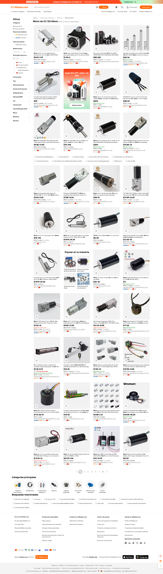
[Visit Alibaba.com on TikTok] (145, 543)
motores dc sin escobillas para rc (45, 157)
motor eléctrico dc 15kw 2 (109, 499)
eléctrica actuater (79, 157)
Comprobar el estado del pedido (134, 528)
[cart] (122, 7)
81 (103, 471)
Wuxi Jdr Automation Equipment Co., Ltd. (46, 105)
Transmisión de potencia (47, 18)
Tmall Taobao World (72, 565)
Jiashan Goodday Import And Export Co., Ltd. (136, 331)
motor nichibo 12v (64, 157)
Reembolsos (101, 531)
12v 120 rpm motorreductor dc (88, 499)
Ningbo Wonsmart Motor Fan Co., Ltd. (134, 420)
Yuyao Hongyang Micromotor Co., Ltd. (104, 418)
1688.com (62, 565)
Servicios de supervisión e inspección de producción (53, 536)
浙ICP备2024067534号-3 (129, 571)
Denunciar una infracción (104, 540)
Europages (109, 565)
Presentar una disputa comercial (106, 528)
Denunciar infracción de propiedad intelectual (107, 536)
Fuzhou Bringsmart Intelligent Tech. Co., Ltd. (76, 201)
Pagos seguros (46, 521)
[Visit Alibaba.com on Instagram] (137, 543)
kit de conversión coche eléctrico (137, 503)
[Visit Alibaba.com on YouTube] (141, 543)
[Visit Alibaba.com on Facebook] (126, 543)
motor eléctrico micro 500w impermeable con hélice (68, 161)
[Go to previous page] (76, 472)
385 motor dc (118, 161)
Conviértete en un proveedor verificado (136, 531)
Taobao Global (89, 565)
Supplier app (93, 557)
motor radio (100, 503)
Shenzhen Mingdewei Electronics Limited (76, 61)
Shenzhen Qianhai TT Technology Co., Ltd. (135, 243)
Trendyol (101, 565)
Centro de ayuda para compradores (107, 521)
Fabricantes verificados (76, 521)
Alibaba (35, 18)
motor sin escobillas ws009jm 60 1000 (63, 503)
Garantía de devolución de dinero (51, 524)
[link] (160, 556)
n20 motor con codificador (22, 499)
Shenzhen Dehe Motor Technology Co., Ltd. (136, 373)
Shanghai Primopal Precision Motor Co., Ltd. (46, 418)
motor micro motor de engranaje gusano (98, 161)
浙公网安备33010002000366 (112, 571)
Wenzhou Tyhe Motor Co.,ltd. (42, 331)
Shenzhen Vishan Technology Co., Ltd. (75, 462)
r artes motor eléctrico (42, 161)
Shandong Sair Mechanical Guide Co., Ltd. (135, 63)
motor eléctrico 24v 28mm (68, 499)
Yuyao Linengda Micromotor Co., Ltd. (44, 61)
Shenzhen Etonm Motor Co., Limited (44, 148)
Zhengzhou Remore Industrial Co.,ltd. (74, 243)
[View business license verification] (98, 571)
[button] (97, 7)
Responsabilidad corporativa (23, 528)
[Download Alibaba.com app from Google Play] (142, 557)
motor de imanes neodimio (22, 507)
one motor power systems (116, 503)
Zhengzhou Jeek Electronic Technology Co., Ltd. (47, 376)
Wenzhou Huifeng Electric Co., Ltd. (74, 418)
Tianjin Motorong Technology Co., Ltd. (134, 150)
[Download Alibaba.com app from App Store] (128, 557)
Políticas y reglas (47, 540)
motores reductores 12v (85, 503)
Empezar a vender (130, 524)
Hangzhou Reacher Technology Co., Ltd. (135, 105)
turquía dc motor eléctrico (22, 503)
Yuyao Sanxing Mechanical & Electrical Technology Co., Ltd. (77, 373)
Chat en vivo (100, 524)
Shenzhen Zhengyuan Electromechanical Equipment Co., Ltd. (106, 61)
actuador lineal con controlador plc (123, 157)
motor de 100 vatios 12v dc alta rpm (98, 157)
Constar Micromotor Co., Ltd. (101, 242)
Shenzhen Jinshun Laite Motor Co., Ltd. (104, 331)
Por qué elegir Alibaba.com (22, 521)
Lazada (82, 565)
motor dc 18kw (131, 161)
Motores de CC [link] (69, 18)
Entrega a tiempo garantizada (50, 528)
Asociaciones (129, 535)
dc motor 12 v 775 (50, 499)
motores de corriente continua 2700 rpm (132, 499)
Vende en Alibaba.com (131, 521)
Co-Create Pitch (19, 524)
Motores (59, 18)
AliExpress (55, 565)
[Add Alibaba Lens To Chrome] (41, 557)
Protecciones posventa (49, 531)
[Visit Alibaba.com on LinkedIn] (129, 543)
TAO (96, 565)
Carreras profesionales (21, 531)
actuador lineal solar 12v (41, 503)
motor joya (37, 499)
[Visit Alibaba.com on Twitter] (133, 543)
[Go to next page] (106, 472)
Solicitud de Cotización (76, 524)
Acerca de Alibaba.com (22, 517)
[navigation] (21, 245)
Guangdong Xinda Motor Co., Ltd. (103, 462)
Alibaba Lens (23, 557)
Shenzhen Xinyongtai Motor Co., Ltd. (133, 201)
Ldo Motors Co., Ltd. (40, 242)
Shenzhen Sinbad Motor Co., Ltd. (102, 106)
